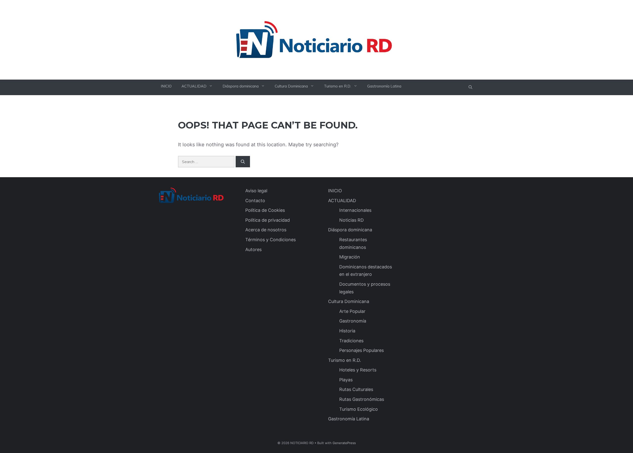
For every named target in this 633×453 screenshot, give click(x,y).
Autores (253, 249)
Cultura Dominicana (291, 86)
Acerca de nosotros (265, 229)
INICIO (166, 86)
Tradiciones (351, 340)
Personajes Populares (361, 350)
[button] (470, 87)
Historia (347, 330)
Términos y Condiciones (270, 239)
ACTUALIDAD (193, 86)
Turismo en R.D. (337, 86)
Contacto (255, 200)
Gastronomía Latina (384, 86)
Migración (349, 256)
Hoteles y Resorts (357, 369)
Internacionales (355, 210)
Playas (346, 379)
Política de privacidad (267, 220)
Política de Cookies (265, 210)
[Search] (243, 161)
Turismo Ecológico (358, 409)
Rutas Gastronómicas (361, 399)
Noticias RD (351, 220)
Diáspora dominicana (241, 86)
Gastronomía (352, 321)
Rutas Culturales (356, 389)
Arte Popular (352, 311)
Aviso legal (256, 190)
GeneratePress (344, 443)
